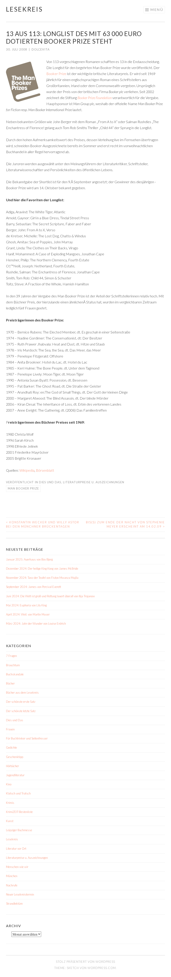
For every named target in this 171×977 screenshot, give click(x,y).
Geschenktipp (14, 757)
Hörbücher (12, 766)
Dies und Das (50, 482)
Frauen (10, 729)
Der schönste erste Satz (20, 701)
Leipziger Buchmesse (19, 830)
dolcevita (41, 49)
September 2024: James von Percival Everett (33, 587)
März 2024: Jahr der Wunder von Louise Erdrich (36, 623)
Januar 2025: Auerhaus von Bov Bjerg (29, 559)
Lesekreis (24, 9)
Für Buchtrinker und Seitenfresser (27, 738)
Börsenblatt (45, 470)
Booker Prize (56, 73)
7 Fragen (11, 656)
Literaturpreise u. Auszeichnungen (93, 482)
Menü (156, 9)
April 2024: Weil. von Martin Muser (28, 614)
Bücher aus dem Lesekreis (22, 692)
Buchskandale (15, 674)
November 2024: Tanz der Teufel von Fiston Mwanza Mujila (42, 577)
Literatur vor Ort (16, 848)
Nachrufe (11, 885)
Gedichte (11, 747)
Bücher (10, 683)
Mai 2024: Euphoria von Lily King (26, 605)
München (11, 876)
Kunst (9, 821)
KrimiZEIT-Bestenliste (19, 812)
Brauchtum (13, 665)
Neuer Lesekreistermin (20, 894)
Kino (8, 784)
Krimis (10, 802)
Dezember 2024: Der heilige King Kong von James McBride (42, 568)
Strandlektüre (14, 903)
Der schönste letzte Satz (21, 711)
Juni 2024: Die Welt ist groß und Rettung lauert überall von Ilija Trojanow (50, 596)
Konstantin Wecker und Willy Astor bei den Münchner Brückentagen (42, 524)
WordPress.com (102, 968)
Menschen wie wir (17, 867)
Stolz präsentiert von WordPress (85, 961)
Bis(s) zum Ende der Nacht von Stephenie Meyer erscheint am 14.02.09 (125, 524)
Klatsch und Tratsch (18, 793)
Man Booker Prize (23, 488)
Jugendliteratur (15, 775)
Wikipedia (27, 470)
